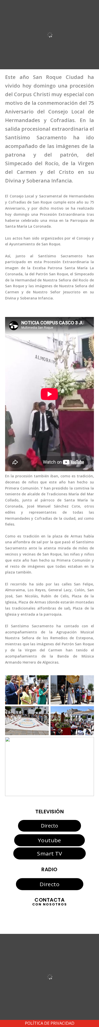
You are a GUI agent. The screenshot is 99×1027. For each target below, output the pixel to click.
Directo (49, 825)
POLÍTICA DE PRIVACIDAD (49, 1023)
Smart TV (49, 853)
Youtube (49, 840)
